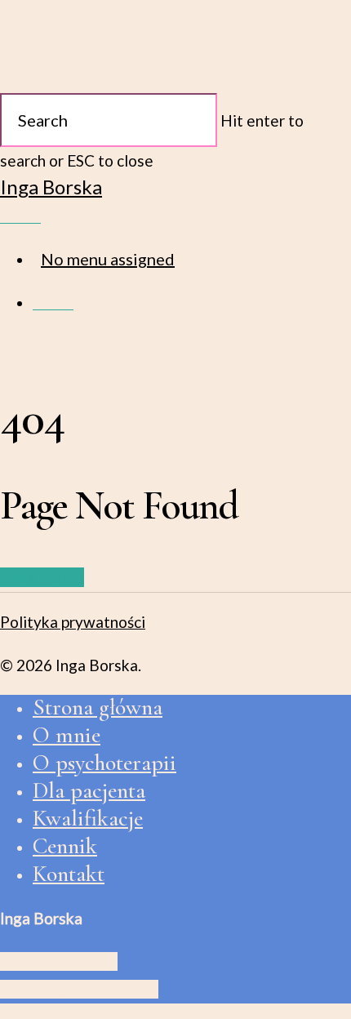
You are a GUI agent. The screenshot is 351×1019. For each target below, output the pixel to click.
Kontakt (68, 874)
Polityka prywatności (72, 621)
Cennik (65, 846)
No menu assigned (108, 259)
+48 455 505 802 (59, 961)
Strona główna (97, 707)
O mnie (66, 735)
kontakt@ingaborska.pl (79, 989)
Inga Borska (51, 186)
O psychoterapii (104, 762)
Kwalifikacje (88, 818)
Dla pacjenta (89, 790)
